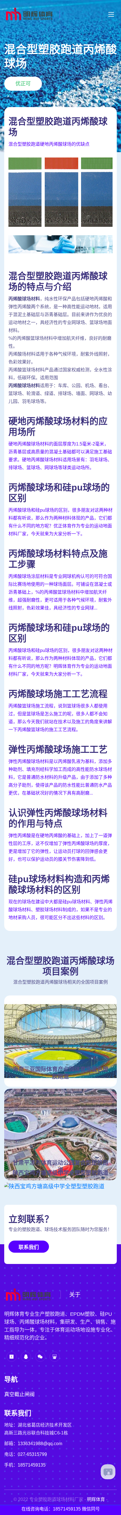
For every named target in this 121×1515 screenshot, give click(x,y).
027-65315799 (32, 1454)
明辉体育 (96, 1499)
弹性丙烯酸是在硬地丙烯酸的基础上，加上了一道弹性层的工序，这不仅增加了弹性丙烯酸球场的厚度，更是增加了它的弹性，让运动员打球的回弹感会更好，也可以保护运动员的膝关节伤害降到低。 (60, 847)
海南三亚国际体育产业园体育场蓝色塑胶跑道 (60, 1073)
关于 (74, 1295)
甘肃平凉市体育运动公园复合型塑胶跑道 (60, 1166)
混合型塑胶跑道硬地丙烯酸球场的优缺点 (48, 144)
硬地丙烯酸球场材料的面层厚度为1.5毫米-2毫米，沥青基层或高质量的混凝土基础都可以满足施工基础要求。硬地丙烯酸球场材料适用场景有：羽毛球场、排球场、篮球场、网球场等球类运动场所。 (60, 456)
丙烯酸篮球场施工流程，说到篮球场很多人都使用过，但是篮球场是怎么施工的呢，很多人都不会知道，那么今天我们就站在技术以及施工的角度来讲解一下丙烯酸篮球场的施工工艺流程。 (60, 718)
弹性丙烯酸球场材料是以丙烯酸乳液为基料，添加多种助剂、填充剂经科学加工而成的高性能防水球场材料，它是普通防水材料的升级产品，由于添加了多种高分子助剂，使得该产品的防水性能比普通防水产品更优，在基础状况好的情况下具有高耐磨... (60, 777)
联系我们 (29, 1247)
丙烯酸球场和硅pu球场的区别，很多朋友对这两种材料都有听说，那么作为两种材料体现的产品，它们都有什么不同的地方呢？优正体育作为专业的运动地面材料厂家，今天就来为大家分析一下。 (60, 522)
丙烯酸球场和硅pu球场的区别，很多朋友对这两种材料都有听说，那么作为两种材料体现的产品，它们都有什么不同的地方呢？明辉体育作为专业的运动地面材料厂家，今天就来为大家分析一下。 (60, 662)
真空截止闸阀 (19, 1394)
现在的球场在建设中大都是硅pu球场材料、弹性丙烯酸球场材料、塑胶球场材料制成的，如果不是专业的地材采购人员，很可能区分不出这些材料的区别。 (60, 909)
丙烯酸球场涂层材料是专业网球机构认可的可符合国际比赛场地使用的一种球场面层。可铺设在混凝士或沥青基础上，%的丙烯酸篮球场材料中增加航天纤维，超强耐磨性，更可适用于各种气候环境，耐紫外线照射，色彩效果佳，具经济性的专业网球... (60, 592)
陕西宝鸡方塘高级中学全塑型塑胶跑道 (60, 1173)
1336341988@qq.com (40, 1443)
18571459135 (32, 1465)
